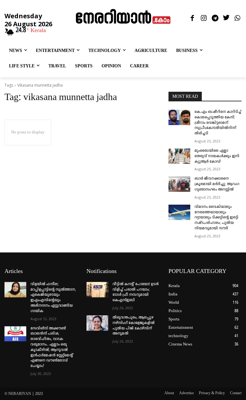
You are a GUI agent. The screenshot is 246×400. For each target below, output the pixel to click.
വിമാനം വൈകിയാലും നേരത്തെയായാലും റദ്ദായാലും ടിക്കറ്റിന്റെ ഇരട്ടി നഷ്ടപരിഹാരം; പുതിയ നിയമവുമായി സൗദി (216, 218)
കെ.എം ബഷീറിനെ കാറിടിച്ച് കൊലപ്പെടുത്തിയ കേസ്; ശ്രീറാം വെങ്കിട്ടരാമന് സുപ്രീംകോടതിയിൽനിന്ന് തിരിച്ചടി (217, 123)
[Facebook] (192, 18)
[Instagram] (204, 18)
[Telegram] (215, 18)
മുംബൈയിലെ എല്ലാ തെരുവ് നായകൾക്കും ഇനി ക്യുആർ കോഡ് (216, 156)
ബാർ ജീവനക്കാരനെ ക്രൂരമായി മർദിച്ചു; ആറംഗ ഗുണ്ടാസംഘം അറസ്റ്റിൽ (216, 184)
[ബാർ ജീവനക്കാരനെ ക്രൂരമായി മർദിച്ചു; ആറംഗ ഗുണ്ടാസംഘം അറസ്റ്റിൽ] (179, 184)
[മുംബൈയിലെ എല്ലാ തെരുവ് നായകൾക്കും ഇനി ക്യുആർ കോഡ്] (179, 156)
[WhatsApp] (238, 18)
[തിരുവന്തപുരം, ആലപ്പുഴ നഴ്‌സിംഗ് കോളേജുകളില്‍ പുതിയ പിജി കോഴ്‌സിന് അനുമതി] (97, 323)
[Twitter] (226, 18)
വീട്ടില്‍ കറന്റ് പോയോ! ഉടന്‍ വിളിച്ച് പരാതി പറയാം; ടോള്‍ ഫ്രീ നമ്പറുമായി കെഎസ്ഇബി (135, 292)
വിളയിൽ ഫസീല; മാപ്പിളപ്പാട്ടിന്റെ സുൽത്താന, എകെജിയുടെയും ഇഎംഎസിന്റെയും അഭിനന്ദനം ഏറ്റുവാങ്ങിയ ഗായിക (53, 298)
